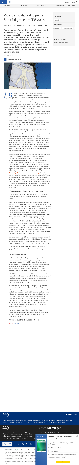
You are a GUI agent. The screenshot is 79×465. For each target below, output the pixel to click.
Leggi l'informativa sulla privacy (55, 448)
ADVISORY (7, 6)
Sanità (11, 25)
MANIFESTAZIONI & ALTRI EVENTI (65, 6)
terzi (71, 454)
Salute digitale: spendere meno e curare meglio (24, 173)
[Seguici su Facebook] (15, 444)
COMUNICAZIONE (41, 6)
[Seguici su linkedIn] (19, 444)
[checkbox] (49, 454)
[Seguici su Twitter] (23, 444)
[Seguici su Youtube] (27, 444)
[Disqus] (39, 348)
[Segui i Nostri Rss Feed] (30, 444)
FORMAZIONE (23, 6)
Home (5, 25)
